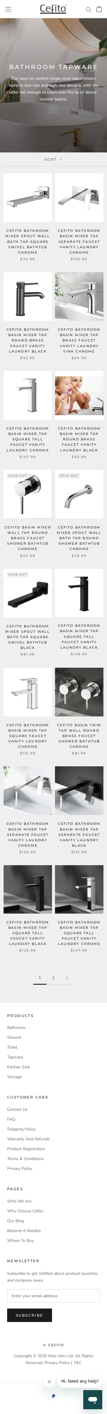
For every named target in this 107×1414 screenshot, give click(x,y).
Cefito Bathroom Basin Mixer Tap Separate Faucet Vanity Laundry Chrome (79, 242)
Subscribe (29, 1315)
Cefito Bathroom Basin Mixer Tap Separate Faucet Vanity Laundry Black (79, 835)
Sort (51, 159)
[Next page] (67, 978)
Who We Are (19, 1201)
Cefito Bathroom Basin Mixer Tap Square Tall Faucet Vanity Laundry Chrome (28, 439)
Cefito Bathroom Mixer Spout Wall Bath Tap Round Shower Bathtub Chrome (79, 538)
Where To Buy (20, 1240)
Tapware (15, 1057)
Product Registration (26, 1149)
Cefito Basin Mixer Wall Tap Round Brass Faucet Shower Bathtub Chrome (27, 538)
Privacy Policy (19, 1168)
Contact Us (17, 1109)
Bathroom (16, 1027)
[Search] (88, 9)
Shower (14, 1037)
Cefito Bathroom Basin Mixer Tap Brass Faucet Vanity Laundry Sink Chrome (79, 340)
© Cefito (53, 1345)
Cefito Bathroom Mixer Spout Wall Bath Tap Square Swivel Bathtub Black (27, 637)
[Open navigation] (8, 9)
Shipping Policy (21, 1129)
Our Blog (15, 1221)
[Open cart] (99, 9)
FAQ (11, 1119)
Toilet (12, 1047)
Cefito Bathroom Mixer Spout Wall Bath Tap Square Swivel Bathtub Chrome (27, 242)
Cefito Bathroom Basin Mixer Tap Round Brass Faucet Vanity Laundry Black (28, 340)
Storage (14, 1077)
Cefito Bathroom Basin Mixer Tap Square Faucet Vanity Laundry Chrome (28, 736)
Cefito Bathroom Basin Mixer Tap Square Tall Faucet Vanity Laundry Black (79, 636)
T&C (77, 1363)
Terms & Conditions (25, 1159)
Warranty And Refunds (28, 1139)
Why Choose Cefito (25, 1211)
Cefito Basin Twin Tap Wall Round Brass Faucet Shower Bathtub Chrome (79, 736)
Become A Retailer (24, 1231)
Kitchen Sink (18, 1067)
